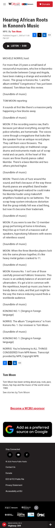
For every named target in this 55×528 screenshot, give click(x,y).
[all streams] (51, 524)
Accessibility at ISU (14, 491)
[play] (4, 524)
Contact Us (10, 467)
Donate (46, 4)
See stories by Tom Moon (16, 392)
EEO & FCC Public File (15, 479)
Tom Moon (16, 31)
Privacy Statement (14, 485)
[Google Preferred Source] (27, 429)
